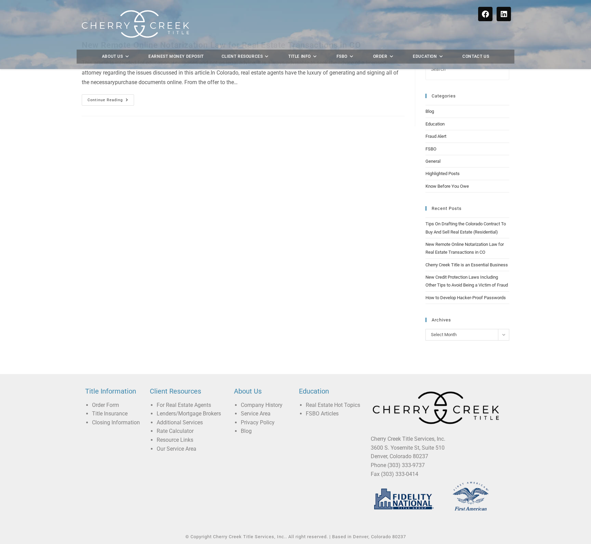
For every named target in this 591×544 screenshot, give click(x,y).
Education (435, 124)
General (433, 161)
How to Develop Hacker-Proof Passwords (465, 297)
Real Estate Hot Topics (333, 405)
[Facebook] (485, 14)
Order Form (105, 405)
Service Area (256, 413)
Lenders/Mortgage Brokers (189, 413)
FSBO (430, 148)
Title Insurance (110, 413)
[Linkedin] (504, 14)
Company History (262, 405)
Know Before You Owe (447, 186)
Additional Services (180, 422)
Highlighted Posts (442, 173)
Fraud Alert (435, 136)
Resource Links (175, 440)
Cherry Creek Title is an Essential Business (466, 264)
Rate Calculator (175, 431)
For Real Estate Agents (184, 405)
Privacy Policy (258, 422)
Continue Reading (111, 98)
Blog (429, 111)
